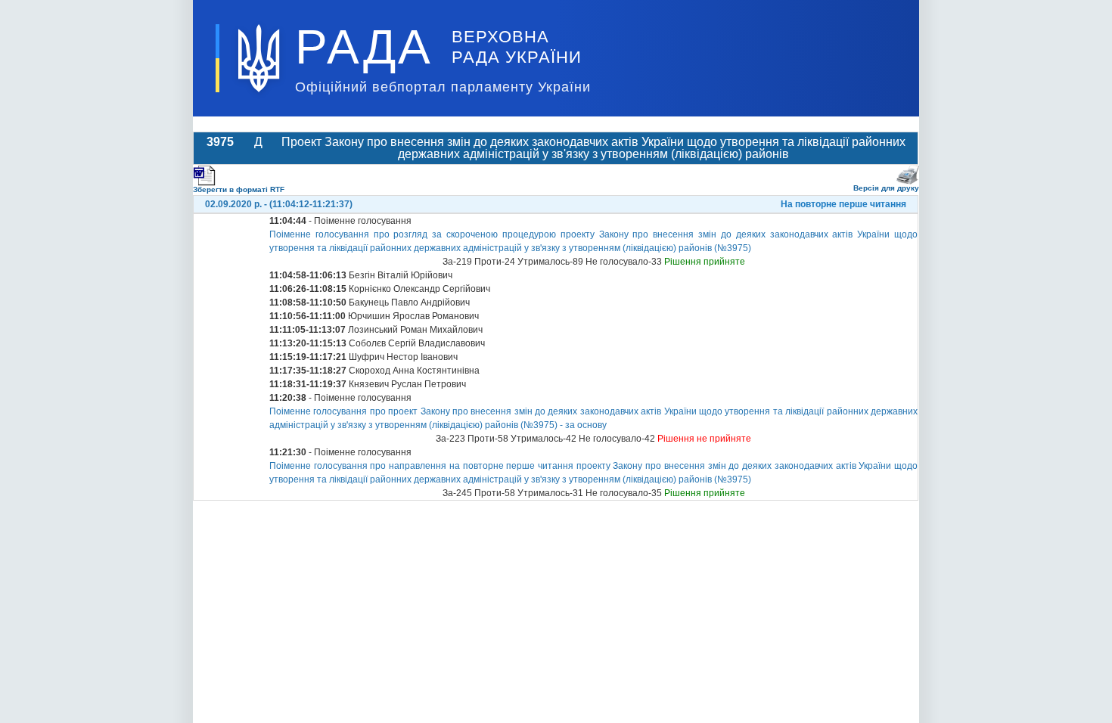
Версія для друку (886, 188)
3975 (220, 141)
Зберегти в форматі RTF (238, 189)
